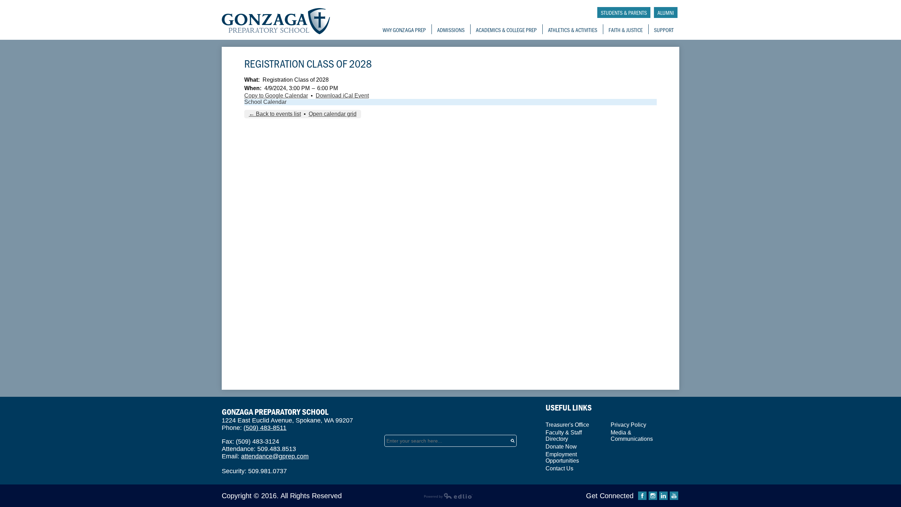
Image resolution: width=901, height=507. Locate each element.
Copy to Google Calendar (276, 96)
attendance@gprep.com (275, 456)
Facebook (642, 496)
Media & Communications (632, 436)
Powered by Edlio (448, 495)
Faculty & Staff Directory (564, 436)
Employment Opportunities (562, 457)
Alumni (665, 12)
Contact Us (559, 468)
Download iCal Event (342, 96)
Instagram (653, 496)
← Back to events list (275, 114)
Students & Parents (624, 12)
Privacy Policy (628, 425)
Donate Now (561, 447)
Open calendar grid (333, 114)
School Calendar (265, 102)
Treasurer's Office (567, 425)
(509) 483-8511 (265, 427)
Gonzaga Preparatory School (276, 21)
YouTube (674, 496)
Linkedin (663, 496)
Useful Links (569, 407)
